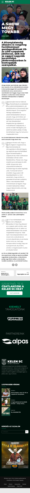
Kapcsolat (19, 486)
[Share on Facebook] (13, 265)
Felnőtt (24, 484)
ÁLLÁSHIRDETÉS (16, 412)
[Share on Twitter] (16, 265)
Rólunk (10, 484)
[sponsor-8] (15, 319)
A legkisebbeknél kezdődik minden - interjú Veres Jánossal (19, 403)
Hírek (5, 484)
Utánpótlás (6, 18)
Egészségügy (11, 486)
